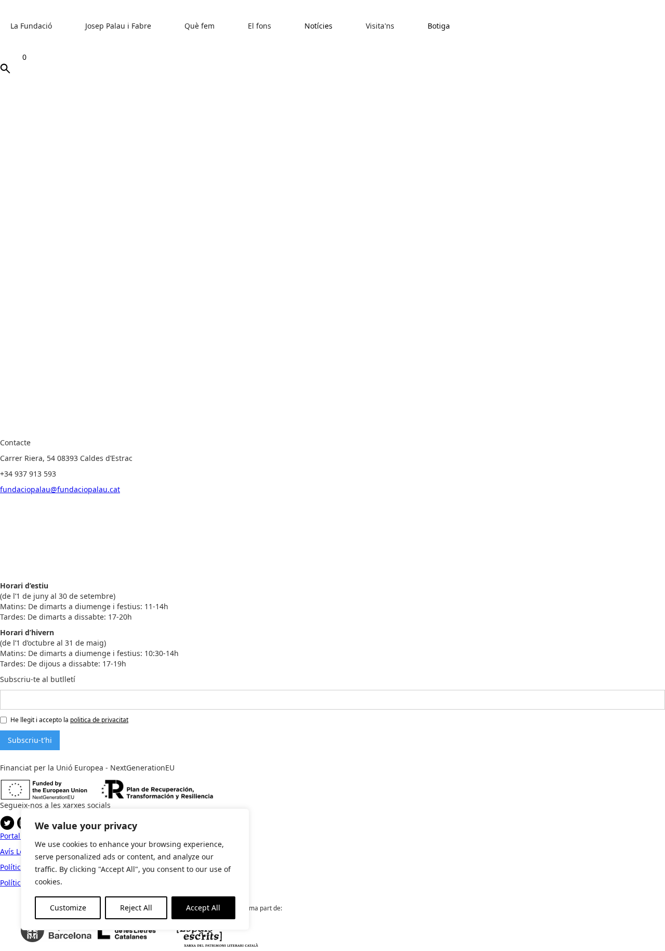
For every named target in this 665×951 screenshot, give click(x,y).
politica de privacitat (99, 719)
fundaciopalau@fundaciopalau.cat (60, 489)
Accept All (203, 908)
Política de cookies (152, 432)
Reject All (136, 908)
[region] (135, 869)
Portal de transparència (41, 432)
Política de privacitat (222, 432)
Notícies (318, 26)
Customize (68, 908)
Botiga (439, 26)
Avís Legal (101, 432)
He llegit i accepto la (69, 719)
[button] (36, 31)
